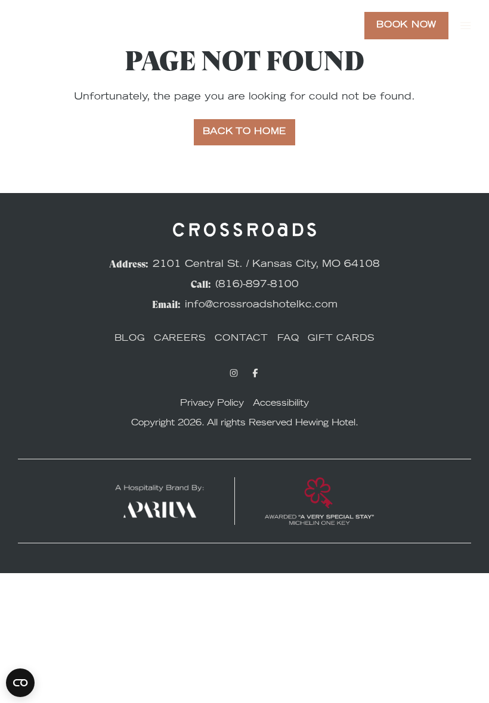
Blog (129, 339)
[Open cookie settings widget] (20, 682)
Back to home (244, 132)
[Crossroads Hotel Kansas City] (62, 26)
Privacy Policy (212, 404)
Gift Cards (341, 339)
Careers (180, 339)
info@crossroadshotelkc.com (261, 305)
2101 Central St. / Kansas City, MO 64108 (266, 264)
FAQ (288, 339)
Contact (241, 339)
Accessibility (281, 404)
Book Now (406, 25)
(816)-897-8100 (257, 285)
